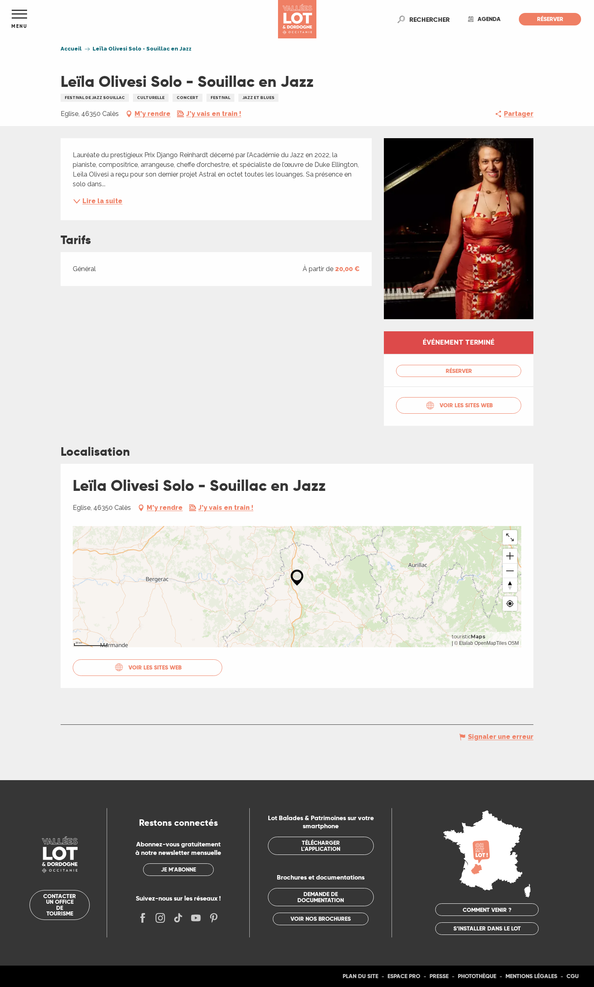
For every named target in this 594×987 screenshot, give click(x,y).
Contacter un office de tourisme (59, 904)
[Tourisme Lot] (297, 19)
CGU (573, 976)
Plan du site (360, 976)
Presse (439, 976)
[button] (429, 19)
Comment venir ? (487, 909)
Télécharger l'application (320, 845)
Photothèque (477, 976)
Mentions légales (531, 976)
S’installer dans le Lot (487, 928)
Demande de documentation (320, 896)
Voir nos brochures (321, 918)
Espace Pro (404, 976)
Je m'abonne (178, 869)
